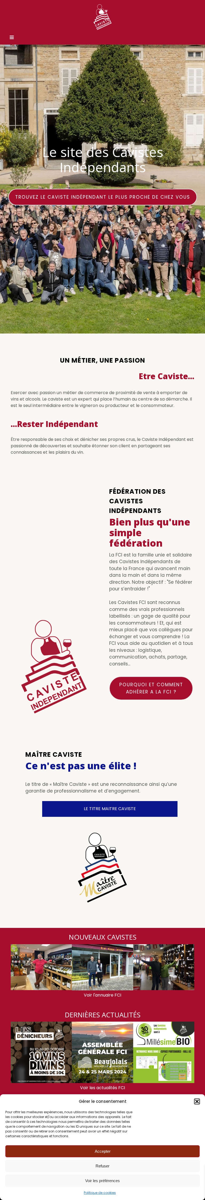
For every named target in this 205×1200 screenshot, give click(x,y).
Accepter (103, 1151)
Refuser (102, 1166)
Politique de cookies (100, 1192)
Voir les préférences (102, 1180)
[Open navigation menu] (11, 38)
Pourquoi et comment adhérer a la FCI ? (151, 688)
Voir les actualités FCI (102, 1088)
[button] (197, 1101)
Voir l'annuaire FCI (102, 995)
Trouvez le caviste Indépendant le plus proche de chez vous (102, 197)
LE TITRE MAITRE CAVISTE (110, 809)
